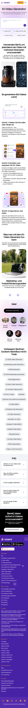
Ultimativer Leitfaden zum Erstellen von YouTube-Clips (12, 622)
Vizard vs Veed (5, 661)
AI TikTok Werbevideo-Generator (14, 374)
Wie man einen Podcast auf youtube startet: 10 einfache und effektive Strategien (13, 615)
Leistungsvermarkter (7, 593)
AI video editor (5, 560)
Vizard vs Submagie (6, 659)
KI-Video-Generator (14, 414)
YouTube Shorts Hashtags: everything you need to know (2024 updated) (13, 619)
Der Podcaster (5, 598)
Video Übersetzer (6, 573)
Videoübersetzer (14, 434)
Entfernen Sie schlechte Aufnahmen (14, 399)
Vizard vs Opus (5, 650)
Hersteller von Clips (14, 419)
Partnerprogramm (6, 672)
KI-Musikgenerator (14, 379)
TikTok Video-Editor (14, 444)
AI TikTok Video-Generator (14, 359)
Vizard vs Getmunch (6, 655)
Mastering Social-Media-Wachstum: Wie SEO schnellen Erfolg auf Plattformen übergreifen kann (13, 630)
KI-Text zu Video (9, 394)
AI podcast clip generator (8, 558)
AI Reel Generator (14, 369)
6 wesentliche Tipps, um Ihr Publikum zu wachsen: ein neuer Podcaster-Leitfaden (12, 634)
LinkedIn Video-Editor (14, 429)
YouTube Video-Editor (14, 439)
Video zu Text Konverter (14, 449)
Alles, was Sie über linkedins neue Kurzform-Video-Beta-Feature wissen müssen (13, 611)
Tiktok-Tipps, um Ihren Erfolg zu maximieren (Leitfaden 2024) (13, 626)
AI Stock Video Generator (14, 384)
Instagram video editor (7, 569)
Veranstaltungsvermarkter (8, 595)
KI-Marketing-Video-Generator (14, 364)
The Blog (3, 641)
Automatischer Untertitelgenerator (11, 565)
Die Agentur (4, 604)
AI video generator (6, 562)
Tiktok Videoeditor (6, 571)
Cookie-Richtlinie (6, 685)
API (2, 556)
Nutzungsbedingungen (7, 681)
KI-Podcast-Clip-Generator (14, 409)
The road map (5, 674)
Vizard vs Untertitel (6, 657)
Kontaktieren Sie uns (7, 670)
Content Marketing (6, 591)
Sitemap (3, 691)
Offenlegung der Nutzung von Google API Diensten (12, 688)
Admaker (21, 394)
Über (2, 668)
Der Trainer (4, 600)
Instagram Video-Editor (14, 424)
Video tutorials (5, 646)
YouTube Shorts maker (7, 578)
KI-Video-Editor (14, 404)
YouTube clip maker (6, 576)
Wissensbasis (5, 644)
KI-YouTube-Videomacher (14, 389)
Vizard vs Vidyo (5, 652)
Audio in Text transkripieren (9, 580)
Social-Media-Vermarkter (8, 589)
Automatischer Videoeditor (8, 567)
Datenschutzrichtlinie (7, 683)
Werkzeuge (4, 553)
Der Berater (4, 602)
